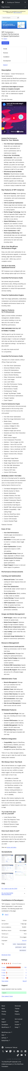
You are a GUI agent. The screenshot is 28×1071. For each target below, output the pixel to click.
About (3, 1006)
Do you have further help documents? (7, 893)
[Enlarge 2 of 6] (11, 866)
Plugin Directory (6, 7)
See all (24, 981)
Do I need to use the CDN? (9, 888)
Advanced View (6, 955)
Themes (17, 1008)
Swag (17, 1027)
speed (24, 947)
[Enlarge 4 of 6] (24, 856)
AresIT (5, 38)
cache (14, 944)
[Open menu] (25, 2)
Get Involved (18, 1019)
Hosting (4, 1011)
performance (18, 947)
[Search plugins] (18, 17)
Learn (3, 1019)
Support (5, 65)
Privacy (4, 1014)
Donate (18, 1024)
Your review (5, 981)
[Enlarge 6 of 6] (24, 873)
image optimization (21, 944)
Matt (4, 1035)
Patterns (17, 1014)
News (3, 1008)
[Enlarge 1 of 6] (11, 856)
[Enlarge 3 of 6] (11, 874)
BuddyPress (6, 1040)
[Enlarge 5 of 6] (24, 866)
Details (5, 49)
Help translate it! (17, 12)
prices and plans (11, 847)
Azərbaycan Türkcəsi (11, 1047)
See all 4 (24, 940)
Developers (5, 1024)
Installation (6, 57)
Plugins (17, 1011)
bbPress (5, 1038)
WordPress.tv (6, 1027)
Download (5, 43)
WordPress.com (7, 1032)
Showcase (18, 1006)
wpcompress (23, 950)
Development (7, 61)
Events (17, 1022)
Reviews (5, 53)
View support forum (7, 996)
